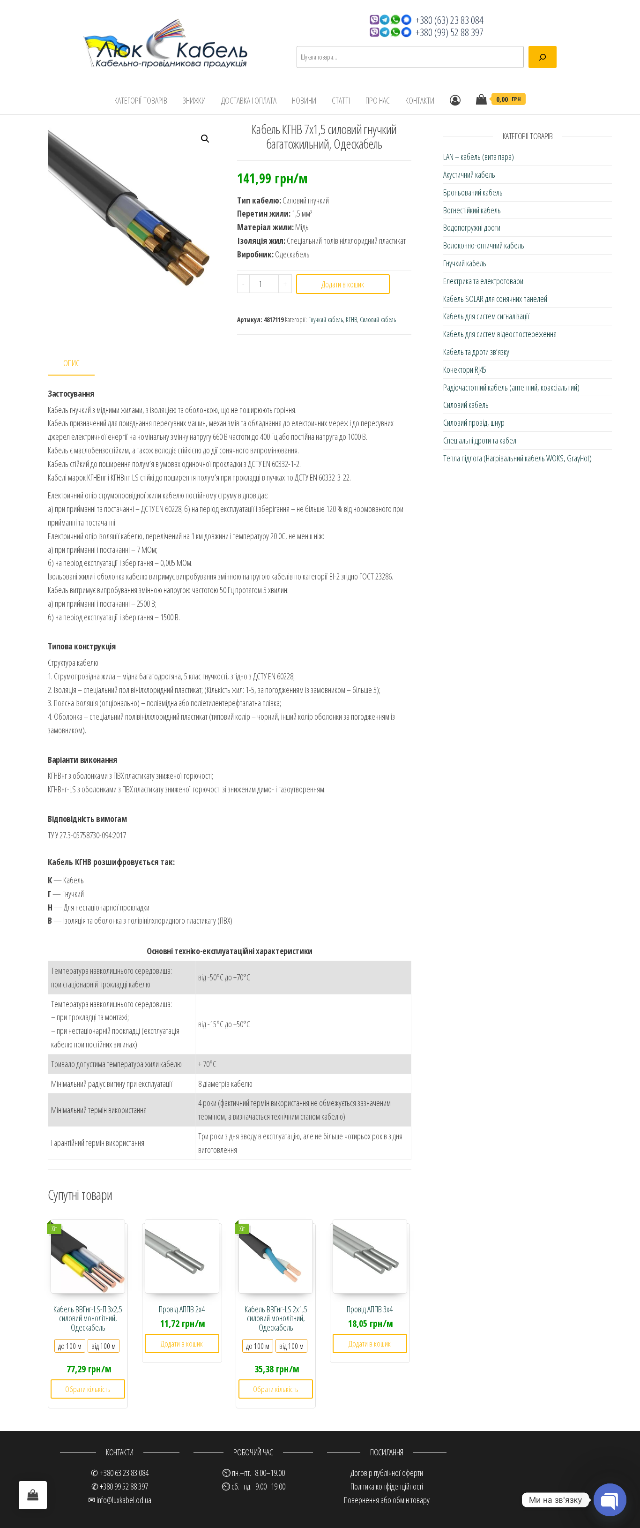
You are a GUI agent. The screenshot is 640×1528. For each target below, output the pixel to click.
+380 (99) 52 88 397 (450, 32)
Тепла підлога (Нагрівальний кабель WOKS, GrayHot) (517, 458)
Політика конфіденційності (386, 1486)
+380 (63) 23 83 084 (450, 20)
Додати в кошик (342, 284)
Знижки (194, 100)
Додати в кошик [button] (182, 1343)
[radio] (69, 1346)
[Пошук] (542, 57)
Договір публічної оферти (386, 1472)
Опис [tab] (71, 363)
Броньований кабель (473, 192)
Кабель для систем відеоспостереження (500, 333)
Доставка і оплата (248, 100)
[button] (205, 138)
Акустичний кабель (469, 174)
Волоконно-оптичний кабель (483, 245)
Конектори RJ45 (464, 369)
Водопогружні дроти (471, 227)
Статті (341, 100)
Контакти (419, 100)
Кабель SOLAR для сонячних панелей (495, 298)
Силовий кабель (378, 319)
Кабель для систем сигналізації (486, 316)
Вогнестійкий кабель (472, 210)
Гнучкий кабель (325, 319)
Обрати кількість (88, 1389)
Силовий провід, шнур (474, 422)
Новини (304, 100)
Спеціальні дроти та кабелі (480, 440)
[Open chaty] (610, 1499)
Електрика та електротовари (483, 280)
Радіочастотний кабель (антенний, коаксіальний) (511, 387)
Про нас (377, 100)
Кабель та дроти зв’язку (476, 351)
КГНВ (351, 319)
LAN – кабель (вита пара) (478, 156)
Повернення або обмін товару (387, 1499)
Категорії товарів (140, 100)
